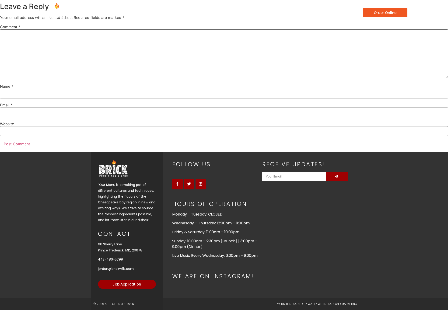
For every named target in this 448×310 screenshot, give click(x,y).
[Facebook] (177, 184)
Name (6, 86)
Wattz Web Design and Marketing (332, 304)
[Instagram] (201, 184)
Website (7, 124)
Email (6, 105)
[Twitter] (189, 184)
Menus (241, 12)
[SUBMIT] (336, 176)
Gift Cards (347, 12)
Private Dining (312, 12)
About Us (212, 12)
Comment (10, 27)
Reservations (275, 12)
